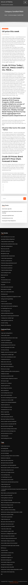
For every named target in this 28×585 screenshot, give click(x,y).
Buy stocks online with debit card (8, 521)
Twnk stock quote (4, 435)
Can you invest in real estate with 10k (8, 423)
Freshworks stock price (5, 359)
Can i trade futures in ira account (8, 236)
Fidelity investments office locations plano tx (10, 371)
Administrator (6, 34)
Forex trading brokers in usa (7, 392)
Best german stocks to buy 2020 (7, 567)
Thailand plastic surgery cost (7, 507)
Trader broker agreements (6, 258)
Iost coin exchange (5, 453)
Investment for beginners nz (7, 557)
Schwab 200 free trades (6, 486)
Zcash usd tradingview (5, 340)
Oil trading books (4, 448)
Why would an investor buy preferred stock (10, 315)
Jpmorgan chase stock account (7, 524)
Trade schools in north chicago (7, 241)
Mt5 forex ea (3, 548)
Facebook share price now (7, 218)
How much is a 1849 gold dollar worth (8, 533)
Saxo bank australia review (6, 450)
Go (24, 198)
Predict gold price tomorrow (7, 320)
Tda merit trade (4, 550)
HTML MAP (16, 582)
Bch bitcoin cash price (5, 251)
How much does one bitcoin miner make (9, 244)
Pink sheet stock (4, 294)
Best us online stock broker (6, 395)
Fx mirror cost (4, 301)
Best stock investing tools (6, 559)
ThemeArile (12, 582)
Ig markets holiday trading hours (8, 239)
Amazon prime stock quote (6, 364)
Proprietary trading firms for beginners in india (11, 296)
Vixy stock (3, 284)
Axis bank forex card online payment (8, 465)
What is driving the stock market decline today (10, 502)
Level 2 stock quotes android (7, 416)
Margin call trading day (6, 325)
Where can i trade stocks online (7, 291)
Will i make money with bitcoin (7, 366)
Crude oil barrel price (5, 446)
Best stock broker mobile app (7, 426)
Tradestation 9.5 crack (5, 282)
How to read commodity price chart (8, 357)
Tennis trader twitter (5, 335)
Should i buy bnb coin (5, 385)
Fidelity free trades (5, 373)
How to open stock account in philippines (9, 306)
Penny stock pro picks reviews (7, 479)
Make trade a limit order (6, 361)
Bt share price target (5, 368)
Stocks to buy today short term (7, 470)
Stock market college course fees (8, 540)
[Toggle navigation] (25, 2)
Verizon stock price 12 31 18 (6, 433)
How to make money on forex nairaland (9, 543)
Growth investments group (6, 342)
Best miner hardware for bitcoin (7, 419)
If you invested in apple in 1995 (7, 531)
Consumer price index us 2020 (7, 400)
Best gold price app (5, 253)
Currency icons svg (5, 349)
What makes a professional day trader (9, 493)
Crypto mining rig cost (5, 484)
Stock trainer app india (7, 208)
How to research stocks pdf (6, 495)
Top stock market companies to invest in (9, 378)
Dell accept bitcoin (5, 390)
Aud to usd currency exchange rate (8, 431)
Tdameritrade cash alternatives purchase (9, 482)
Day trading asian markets (6, 388)
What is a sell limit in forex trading (8, 509)
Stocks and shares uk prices (6, 265)
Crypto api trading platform (6, 246)
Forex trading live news (6, 272)
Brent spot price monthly (6, 289)
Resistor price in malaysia (6, 383)
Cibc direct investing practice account (9, 397)
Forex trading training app (6, 500)
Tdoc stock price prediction (6, 267)
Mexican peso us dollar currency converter (10, 467)
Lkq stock (3, 277)
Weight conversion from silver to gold (9, 352)
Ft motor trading (4, 322)
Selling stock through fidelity (7, 298)
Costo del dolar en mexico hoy (7, 552)
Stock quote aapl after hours (8, 215)
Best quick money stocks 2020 (7, 462)
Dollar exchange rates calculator (8, 536)
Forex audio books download (7, 287)
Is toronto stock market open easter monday (10, 545)
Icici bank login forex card (6, 308)
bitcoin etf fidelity (6, 2)
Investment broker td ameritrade (8, 255)
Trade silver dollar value (6, 528)
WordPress (15, 581)
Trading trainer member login (7, 318)
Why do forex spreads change (7, 514)
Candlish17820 (5, 28)
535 (1, 574)
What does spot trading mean (7, 460)
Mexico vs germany (5, 411)
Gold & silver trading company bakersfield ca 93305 (11, 512)
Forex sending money (5, 310)
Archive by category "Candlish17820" (16, 15)
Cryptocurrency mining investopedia (8, 402)
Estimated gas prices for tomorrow (8, 345)
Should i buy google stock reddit (7, 347)
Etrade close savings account (7, 504)
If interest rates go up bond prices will (9, 263)
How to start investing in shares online (9, 428)
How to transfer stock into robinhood (8, 421)
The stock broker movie (6, 279)
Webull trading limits (5, 414)
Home (5, 15)
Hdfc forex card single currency (7, 472)
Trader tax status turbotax (6, 270)
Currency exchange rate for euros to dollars (10, 455)
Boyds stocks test (4, 275)
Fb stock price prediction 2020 (7, 376)
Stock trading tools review (6, 407)
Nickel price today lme (5, 458)
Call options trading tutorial (7, 564)
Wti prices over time (5, 248)
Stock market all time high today (7, 571)
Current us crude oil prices (6, 260)
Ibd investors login (5, 380)
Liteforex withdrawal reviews (7, 313)
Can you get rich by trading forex (9, 220)
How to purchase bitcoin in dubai (8, 526)
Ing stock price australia (6, 555)
